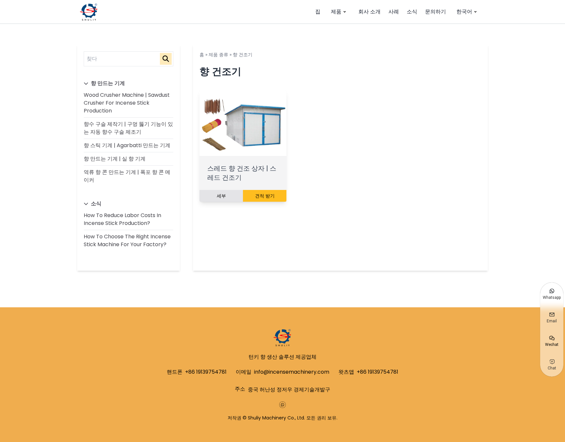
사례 (393, 11)
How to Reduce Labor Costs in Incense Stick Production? (122, 219)
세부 (221, 196)
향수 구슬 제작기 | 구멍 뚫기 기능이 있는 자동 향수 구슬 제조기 (128, 128)
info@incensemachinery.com (291, 372)
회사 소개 (369, 11)
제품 (336, 11)
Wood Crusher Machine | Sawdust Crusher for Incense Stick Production (127, 102)
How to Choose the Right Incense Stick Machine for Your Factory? (127, 240)
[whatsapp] (282, 404)
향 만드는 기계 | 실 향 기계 (115, 158)
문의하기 (435, 11)
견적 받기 (265, 196)
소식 (412, 11)
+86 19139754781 (206, 372)
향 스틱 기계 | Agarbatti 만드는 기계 (127, 145)
